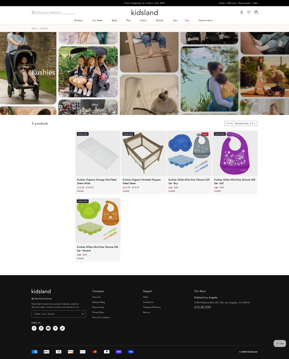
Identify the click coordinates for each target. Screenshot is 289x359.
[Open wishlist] (249, 12)
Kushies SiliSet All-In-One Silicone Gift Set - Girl (234, 181)
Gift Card (231, 3)
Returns (146, 312)
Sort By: (229, 123)
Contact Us (148, 302)
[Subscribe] (82, 314)
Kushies (80, 191)
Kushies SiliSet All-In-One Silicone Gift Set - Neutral (97, 248)
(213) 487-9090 (202, 306)
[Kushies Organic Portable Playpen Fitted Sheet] (143, 153)
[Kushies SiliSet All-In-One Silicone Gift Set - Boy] (189, 153)
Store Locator (245, 3)
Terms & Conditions (101, 317)
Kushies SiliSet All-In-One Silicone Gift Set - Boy (189, 181)
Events (222, 3)
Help (255, 3)
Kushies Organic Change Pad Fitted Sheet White (96, 181)
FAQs (145, 297)
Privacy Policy (98, 312)
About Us (96, 297)
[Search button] (33, 12)
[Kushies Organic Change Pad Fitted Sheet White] (97, 153)
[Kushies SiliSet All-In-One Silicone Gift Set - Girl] (235, 153)
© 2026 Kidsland (248, 351)
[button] (79, 20)
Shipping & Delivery (152, 307)
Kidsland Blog (98, 302)
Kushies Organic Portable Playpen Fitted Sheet (142, 181)
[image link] (41, 291)
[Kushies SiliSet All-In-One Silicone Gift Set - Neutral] (97, 220)
